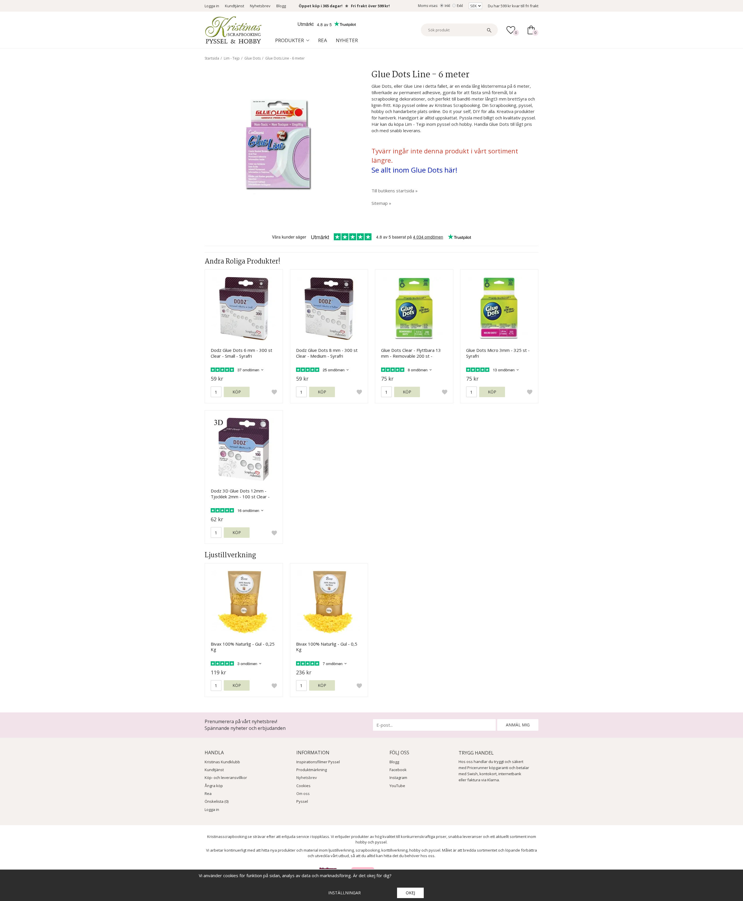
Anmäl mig (518, 725)
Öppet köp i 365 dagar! (320, 5)
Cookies (303, 785)
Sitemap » (381, 203)
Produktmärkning (311, 769)
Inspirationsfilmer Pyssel (318, 761)
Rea (322, 40)
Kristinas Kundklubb (222, 761)
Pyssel (302, 801)
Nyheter (347, 40)
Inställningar (344, 892)
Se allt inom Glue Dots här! (414, 170)
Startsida (212, 58)
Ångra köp (214, 785)
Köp (236, 392)
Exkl (460, 5)
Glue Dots (252, 58)
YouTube (397, 785)
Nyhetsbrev (260, 5)
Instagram (398, 777)
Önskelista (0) (216, 801)
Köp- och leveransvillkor (226, 777)
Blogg (281, 5)
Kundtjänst (234, 5)
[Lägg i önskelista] (274, 392)
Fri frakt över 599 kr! (370, 5)
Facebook (398, 769)
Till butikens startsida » (395, 191)
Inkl (447, 5)
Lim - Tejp (232, 58)
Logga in (212, 5)
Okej (410, 892)
